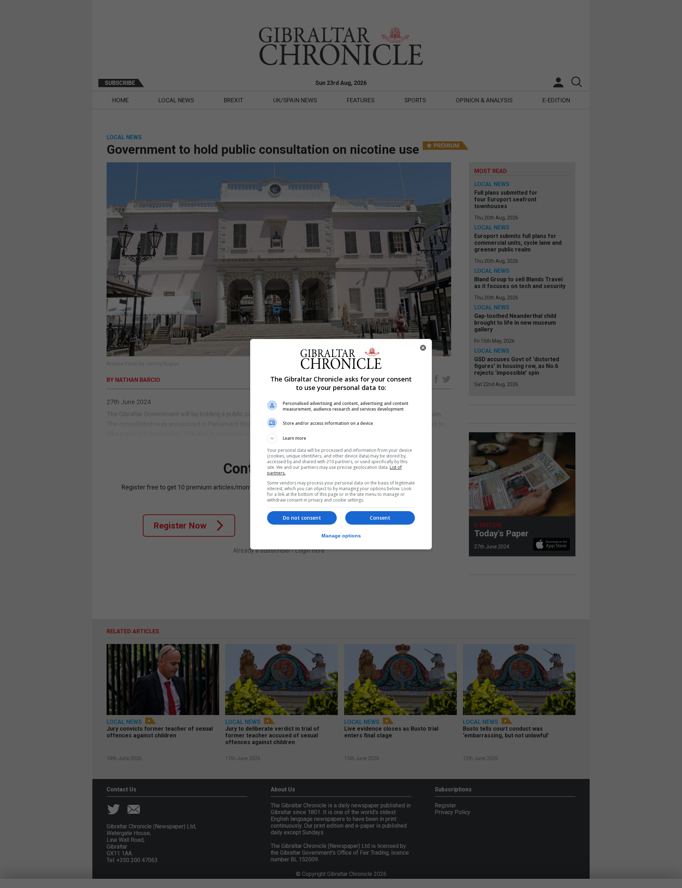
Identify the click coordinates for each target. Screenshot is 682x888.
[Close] (423, 348)
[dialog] (341, 444)
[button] (341, 438)
